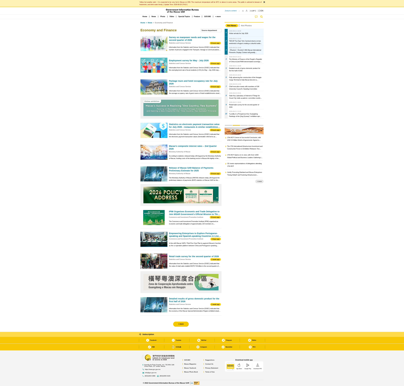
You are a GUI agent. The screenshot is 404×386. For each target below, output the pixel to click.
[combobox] (211, 30)
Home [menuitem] (144, 16)
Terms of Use (210, 372)
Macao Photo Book (191, 372)
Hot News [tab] (231, 25)
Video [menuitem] (171, 16)
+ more (259, 181)
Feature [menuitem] (197, 16)
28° (254, 11)
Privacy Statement (211, 368)
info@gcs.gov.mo (150, 372)
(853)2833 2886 (150, 376)
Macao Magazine (190, 364)
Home (142, 23)
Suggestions (209, 360)
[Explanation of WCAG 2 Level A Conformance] (194, 383)
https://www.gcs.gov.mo (152, 369)
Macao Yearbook (190, 368)
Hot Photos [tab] (246, 25)
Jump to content (231, 11)
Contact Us (209, 364)
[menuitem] (153, 17)
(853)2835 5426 (165, 376)
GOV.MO (187, 360)
